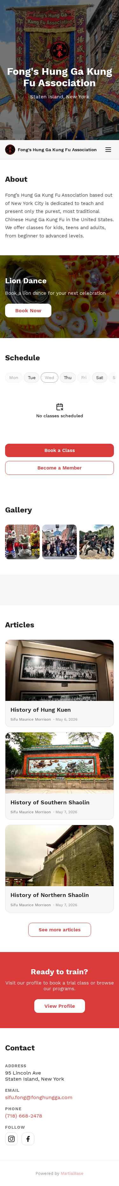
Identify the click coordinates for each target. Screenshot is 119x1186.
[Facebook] (28, 1139)
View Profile (59, 1006)
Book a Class (59, 450)
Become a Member (59, 468)
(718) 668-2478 (23, 1116)
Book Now (28, 310)
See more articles (60, 930)
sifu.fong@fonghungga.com (38, 1097)
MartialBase (72, 1173)
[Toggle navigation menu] (108, 149)
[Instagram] (11, 1139)
